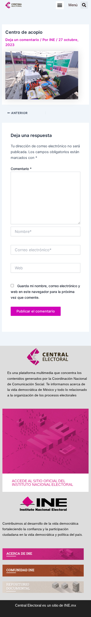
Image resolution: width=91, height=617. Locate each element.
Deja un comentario (22, 40)
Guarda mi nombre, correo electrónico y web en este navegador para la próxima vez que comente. (45, 291)
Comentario (21, 169)
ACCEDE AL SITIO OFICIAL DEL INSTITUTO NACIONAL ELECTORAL (42, 483)
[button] (60, 5)
